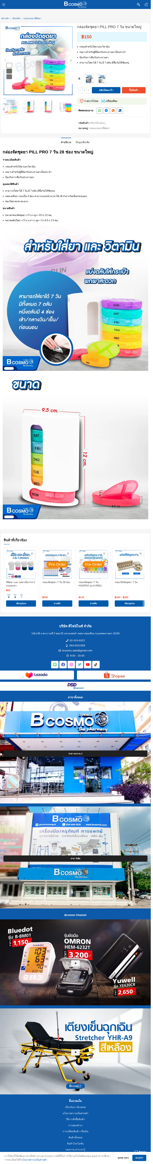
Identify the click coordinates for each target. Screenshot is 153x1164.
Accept (139, 1158)
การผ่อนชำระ (75, 1125)
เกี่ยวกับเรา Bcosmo (75, 1107)
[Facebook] (63, 664)
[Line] (99, 111)
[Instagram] (71, 664)
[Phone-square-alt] (113, 111)
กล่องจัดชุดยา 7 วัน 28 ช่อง (56, 582)
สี (79, 79)
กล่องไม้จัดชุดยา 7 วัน (126, 582)
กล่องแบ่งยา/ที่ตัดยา (32, 18)
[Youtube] (87, 664)
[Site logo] (75, 4)
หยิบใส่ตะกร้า (106, 90)
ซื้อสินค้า (133, 90)
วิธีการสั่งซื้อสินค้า (75, 1119)
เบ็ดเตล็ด (16, 18)
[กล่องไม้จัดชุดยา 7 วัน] (130, 564)
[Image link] (36, 675)
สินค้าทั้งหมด (75, 1137)
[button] (5, 60)
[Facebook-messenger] (106, 111)
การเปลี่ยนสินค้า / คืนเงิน (75, 1131)
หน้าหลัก (5, 18)
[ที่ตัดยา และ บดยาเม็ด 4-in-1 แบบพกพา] (21, 564)
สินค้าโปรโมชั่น (75, 1143)
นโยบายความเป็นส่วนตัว (75, 1113)
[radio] (89, 79)
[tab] (66, 142)
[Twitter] (79, 664)
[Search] (138, 4)
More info (123, 1158)
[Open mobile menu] (4, 4)
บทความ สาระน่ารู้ (75, 1149)
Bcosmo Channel (75, 915)
